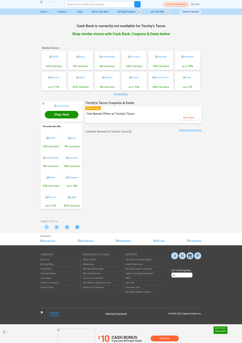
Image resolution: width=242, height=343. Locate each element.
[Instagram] (76, 227)
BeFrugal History (48, 273)
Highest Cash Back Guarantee (139, 273)
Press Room (46, 269)
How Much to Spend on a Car (97, 282)
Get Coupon (189, 117)
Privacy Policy (46, 287)
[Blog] (66, 227)
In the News (46, 278)
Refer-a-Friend (89, 259)
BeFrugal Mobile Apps (93, 269)
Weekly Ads (88, 264)
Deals (80, 11)
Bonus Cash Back (100, 11)
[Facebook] (45, 227)
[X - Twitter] (55, 227)
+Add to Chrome (190, 11)
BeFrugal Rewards (126, 11)
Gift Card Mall (158, 11)
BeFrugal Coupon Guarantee (138, 269)
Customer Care (132, 287)
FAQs (127, 278)
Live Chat (129, 282)
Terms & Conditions (49, 282)
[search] (137, 4)
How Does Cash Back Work (138, 259)
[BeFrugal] (50, 2)
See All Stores (121, 94)
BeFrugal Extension (92, 273)
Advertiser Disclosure (116, 313)
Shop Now (61, 114)
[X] (182, 255)
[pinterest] (197, 255)
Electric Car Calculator (93, 287)
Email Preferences (134, 264)
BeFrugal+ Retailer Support (138, 292)
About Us (44, 259)
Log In (196, 4)
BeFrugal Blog (46, 264)
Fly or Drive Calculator (93, 278)
